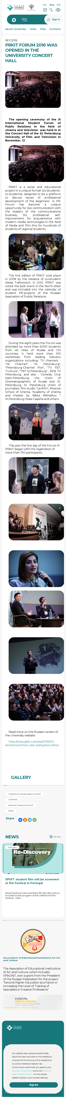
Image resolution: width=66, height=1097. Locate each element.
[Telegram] (30, 820)
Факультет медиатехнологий (20, 805)
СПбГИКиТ (13, 800)
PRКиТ (11, 811)
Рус (45, 5)
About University (15, 29)
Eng (52, 5)
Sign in (56, 19)
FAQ (43, 29)
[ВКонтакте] (20, 820)
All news (57, 837)
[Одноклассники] (25, 820)
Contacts (55, 29)
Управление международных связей (24, 794)
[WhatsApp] (34, 820)
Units (33, 29)
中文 (59, 5)
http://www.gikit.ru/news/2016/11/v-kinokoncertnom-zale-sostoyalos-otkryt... (32, 743)
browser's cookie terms (22, 1071)
